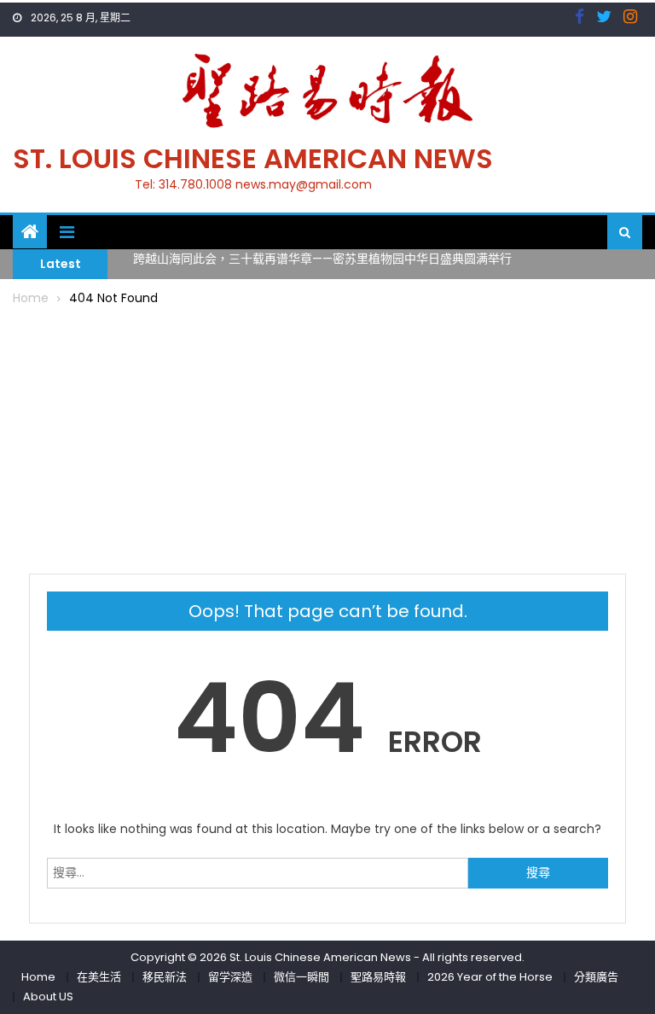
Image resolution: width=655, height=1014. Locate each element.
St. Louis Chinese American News (253, 158)
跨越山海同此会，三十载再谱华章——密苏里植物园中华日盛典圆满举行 (322, 256)
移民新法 (164, 977)
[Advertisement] (328, 437)
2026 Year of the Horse (490, 977)
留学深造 (230, 977)
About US (48, 996)
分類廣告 (596, 977)
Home (38, 977)
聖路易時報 (378, 977)
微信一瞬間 (301, 977)
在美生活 (99, 977)
